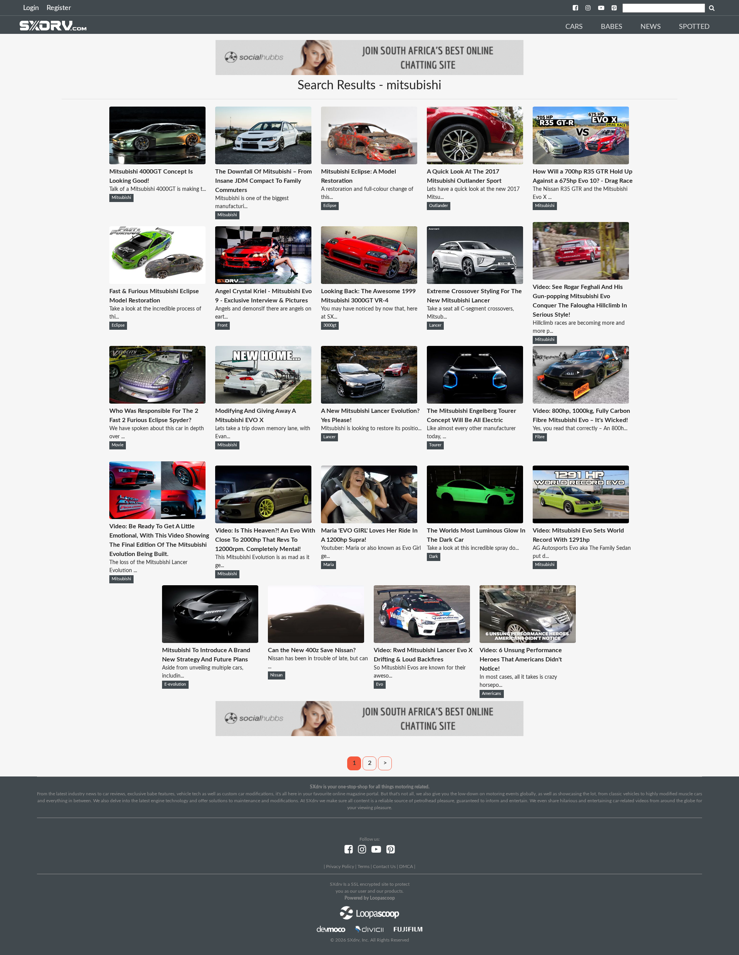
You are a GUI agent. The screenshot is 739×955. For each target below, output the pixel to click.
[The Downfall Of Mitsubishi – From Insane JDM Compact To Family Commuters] (263, 162)
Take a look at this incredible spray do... (473, 548)
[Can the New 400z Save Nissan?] (316, 641)
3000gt (329, 325)
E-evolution (175, 684)
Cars (574, 26)
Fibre (540, 437)
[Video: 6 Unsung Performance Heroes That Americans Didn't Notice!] (528, 641)
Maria (328, 565)
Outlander (438, 206)
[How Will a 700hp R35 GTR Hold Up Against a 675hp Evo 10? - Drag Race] (581, 162)
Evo (379, 684)
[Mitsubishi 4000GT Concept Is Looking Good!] (157, 162)
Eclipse (329, 206)
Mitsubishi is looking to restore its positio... (371, 428)
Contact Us (384, 866)
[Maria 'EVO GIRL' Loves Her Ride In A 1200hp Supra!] (369, 521)
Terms (364, 866)
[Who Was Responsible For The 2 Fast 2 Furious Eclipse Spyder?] (157, 402)
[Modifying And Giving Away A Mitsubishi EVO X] (263, 402)
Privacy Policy (340, 866)
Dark (433, 557)
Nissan (276, 675)
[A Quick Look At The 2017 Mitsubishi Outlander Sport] (475, 162)
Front (222, 325)
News (650, 26)
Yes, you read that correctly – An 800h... (580, 428)
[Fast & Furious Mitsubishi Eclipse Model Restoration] (157, 282)
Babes (611, 26)
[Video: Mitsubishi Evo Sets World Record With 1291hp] (581, 521)
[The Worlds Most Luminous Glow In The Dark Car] (475, 521)
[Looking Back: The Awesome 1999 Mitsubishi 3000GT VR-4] (369, 282)
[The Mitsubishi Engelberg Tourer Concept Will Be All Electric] (475, 402)
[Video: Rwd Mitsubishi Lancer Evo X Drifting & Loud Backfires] (422, 641)
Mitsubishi (121, 198)
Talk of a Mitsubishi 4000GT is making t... (157, 189)
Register (59, 8)
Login (31, 8)
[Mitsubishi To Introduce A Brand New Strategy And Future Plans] (210, 641)
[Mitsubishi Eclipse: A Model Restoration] (369, 162)
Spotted (694, 26)
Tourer (435, 445)
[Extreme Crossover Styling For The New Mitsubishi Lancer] (475, 282)
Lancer (435, 325)
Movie (118, 445)
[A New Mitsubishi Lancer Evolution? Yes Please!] (369, 402)
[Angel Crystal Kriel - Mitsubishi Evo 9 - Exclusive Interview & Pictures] (263, 282)
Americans (491, 694)
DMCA (406, 866)
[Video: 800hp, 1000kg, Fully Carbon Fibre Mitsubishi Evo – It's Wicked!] (581, 402)
